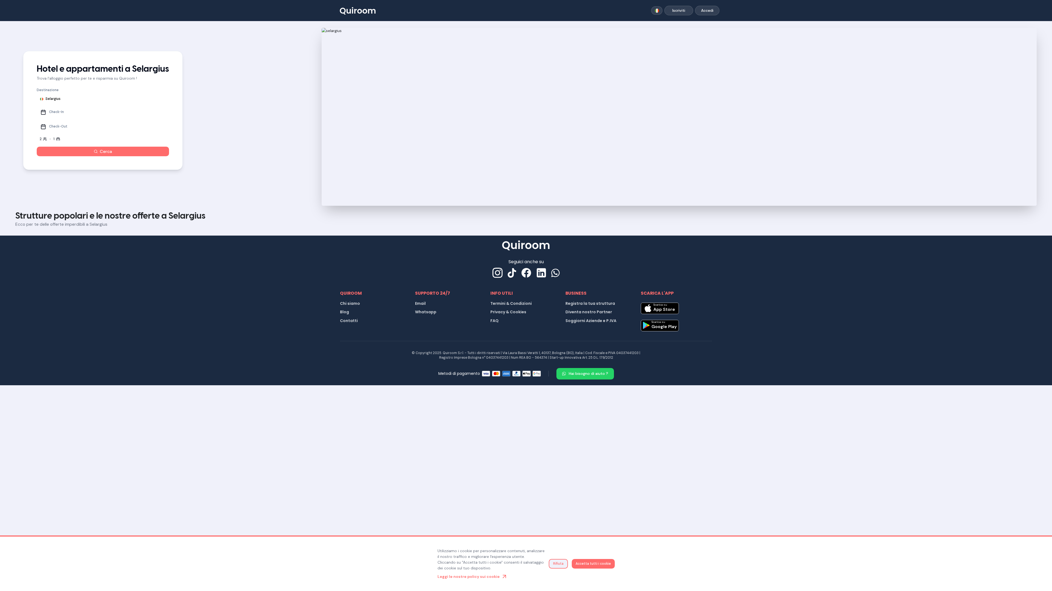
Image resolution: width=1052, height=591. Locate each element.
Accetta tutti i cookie (593, 563)
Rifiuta (558, 563)
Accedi (707, 10)
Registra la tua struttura (590, 303)
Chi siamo (350, 303)
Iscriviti (678, 10)
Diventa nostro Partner (588, 312)
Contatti (349, 320)
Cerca (106, 151)
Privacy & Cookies (508, 312)
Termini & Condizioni (511, 303)
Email (420, 303)
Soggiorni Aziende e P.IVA (590, 320)
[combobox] (656, 10)
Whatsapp (425, 312)
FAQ (494, 320)
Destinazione (48, 90)
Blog (344, 312)
